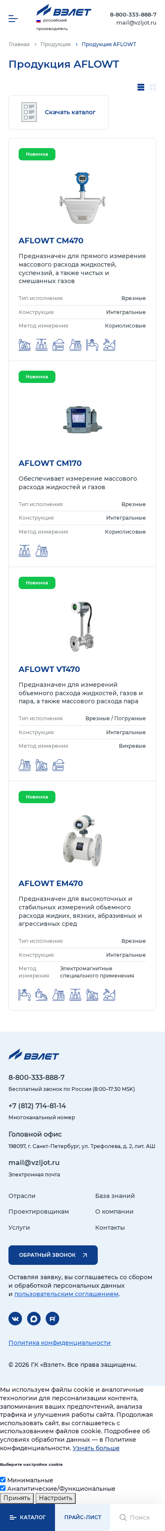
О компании (114, 1211)
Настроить (55, 1498)
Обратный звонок (47, 1255)
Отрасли (22, 1196)
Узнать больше (96, 1448)
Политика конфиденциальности (59, 1343)
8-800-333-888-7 (133, 14)
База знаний (115, 1196)
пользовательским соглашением (66, 1294)
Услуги (19, 1227)
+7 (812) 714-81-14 (37, 1106)
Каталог (33, 1517)
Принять (16, 1498)
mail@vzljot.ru (136, 22)
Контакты (110, 1227)
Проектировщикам (38, 1211)
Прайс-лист (82, 1517)
